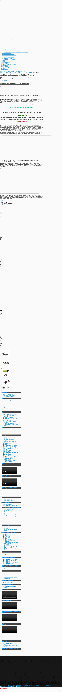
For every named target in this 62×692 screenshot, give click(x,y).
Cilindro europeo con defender (10, 522)
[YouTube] (18, 71)
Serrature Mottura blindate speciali (11, 562)
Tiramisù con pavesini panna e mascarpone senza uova (10, 396)
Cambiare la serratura (8, 417)
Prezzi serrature (7, 490)
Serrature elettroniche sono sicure (10, 548)
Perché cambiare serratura (9, 509)
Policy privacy (5, 69)
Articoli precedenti (4, 80)
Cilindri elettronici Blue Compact (10, 546)
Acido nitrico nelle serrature (9, 400)
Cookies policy (7, 537)
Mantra (47, 685)
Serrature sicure (7, 541)
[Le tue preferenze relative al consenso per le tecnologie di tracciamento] (60, 690)
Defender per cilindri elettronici (10, 547)
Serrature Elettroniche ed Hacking (10, 505)
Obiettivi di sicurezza (8, 40)
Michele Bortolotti (5, 38)
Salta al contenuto (3, 35)
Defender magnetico (6, 62)
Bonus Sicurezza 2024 (8, 429)
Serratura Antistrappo (8, 50)
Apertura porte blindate (8, 403)
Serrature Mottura (7, 561)
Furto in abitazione (5, 41)
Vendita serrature (5, 63)
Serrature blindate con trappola (10, 518)
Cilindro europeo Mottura (9, 57)
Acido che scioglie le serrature (10, 402)
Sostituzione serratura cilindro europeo (9, 51)
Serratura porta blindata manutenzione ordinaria (8, 432)
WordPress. (52, 685)
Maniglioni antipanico (8, 504)
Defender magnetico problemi (10, 404)
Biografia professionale (8, 39)
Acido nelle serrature (8, 45)
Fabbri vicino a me (7, 420)
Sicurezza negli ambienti (7, 58)
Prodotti (3, 61)
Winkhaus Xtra (7, 527)
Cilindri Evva (6, 528)
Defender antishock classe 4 (9, 555)
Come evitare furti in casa (9, 423)
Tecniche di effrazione (6, 44)
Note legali (6, 534)
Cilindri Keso (6, 544)
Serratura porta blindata (6, 53)
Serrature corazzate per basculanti (11, 542)
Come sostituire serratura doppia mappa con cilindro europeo (16, 52)
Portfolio (4, 60)
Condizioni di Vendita (8, 535)
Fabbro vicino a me (6, 66)
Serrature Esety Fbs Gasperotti (10, 560)
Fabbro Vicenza (7, 651)
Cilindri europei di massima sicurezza (11, 516)
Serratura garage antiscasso (7, 42)
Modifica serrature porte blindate (8, 59)
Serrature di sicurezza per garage (10, 510)
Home (3, 37)
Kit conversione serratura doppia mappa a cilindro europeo (10, 493)
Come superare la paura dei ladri (10, 500)
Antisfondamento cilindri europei (10, 543)
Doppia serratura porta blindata (8, 54)
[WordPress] (3, 71)
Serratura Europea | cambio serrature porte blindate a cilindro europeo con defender (16, 72)
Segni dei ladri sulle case (9, 494)
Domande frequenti (6, 65)
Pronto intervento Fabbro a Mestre (14, 84)
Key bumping (6, 49)
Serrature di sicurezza (6, 43)
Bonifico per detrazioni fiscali (9, 430)
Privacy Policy (31, 690)
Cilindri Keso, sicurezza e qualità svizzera (10, 658)
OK (4, 388)
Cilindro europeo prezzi (8, 491)
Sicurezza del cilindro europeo (8, 56)
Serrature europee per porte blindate (11, 517)
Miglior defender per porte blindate (11, 554)
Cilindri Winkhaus (7, 545)
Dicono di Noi (6, 67)
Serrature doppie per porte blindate (11, 559)
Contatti (3, 68)
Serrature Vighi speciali (8, 563)
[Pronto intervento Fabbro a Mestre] (6, 93)
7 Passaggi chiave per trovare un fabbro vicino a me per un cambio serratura (10, 415)
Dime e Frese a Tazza (8, 582)
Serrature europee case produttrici (9, 64)
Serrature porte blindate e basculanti (9, 55)
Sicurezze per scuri (8, 549)
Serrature (6, 438)
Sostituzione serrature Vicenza (10, 652)
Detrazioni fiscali (7, 539)
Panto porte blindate (8, 568)
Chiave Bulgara (7, 48)
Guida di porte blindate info (9, 540)
